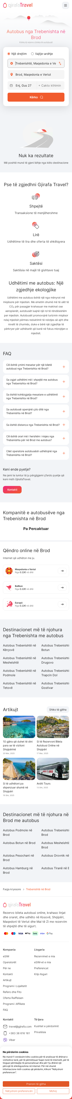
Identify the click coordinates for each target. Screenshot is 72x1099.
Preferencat (41, 968)
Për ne (7, 968)
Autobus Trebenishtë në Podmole (19, 673)
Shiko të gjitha (57, 709)
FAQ (5, 1009)
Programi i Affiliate (14, 1003)
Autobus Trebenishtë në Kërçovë (19, 647)
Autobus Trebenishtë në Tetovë (19, 685)
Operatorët (9, 962)
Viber (12, 1039)
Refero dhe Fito (12, 991)
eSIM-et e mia (42, 962)
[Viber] (5, 1040)
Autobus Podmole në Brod (17, 832)
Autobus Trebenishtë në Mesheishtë (19, 660)
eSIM (6, 956)
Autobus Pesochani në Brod (18, 858)
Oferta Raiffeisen (13, 997)
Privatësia (40, 1032)
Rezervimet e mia (44, 956)
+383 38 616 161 (19, 1033)
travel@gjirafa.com (20, 1026)
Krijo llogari (40, 974)
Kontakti (12, 489)
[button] (36, 366)
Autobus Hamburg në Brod (18, 870)
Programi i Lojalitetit (15, 986)
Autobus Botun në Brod (19, 843)
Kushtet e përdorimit (46, 1026)
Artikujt (7, 980)
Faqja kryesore (12, 889)
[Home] (17, 5)
